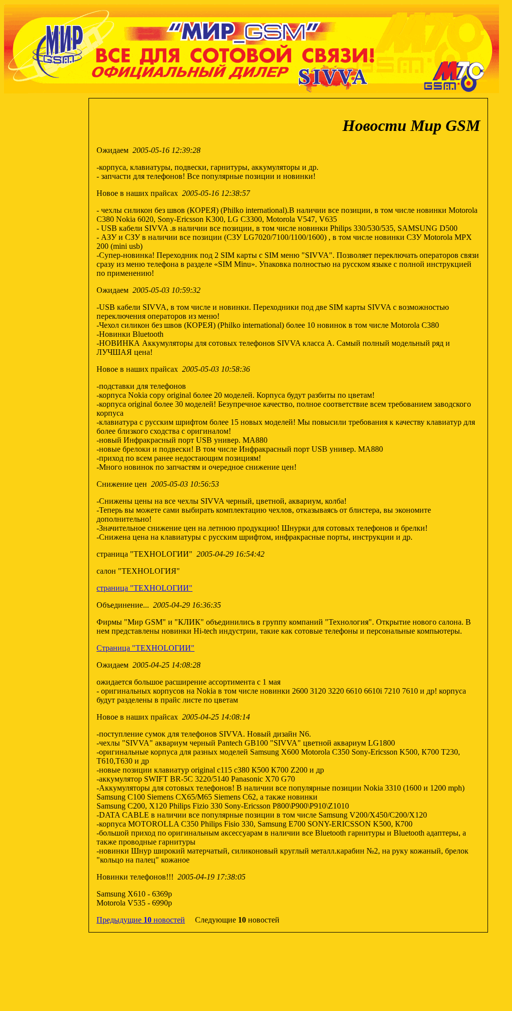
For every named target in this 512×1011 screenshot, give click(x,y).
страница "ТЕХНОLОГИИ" (144, 588)
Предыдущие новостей (140, 920)
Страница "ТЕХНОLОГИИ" (145, 648)
